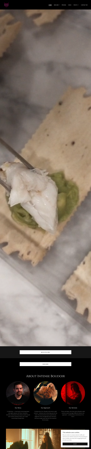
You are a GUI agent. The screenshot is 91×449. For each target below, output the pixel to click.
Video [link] (69, 5)
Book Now (45, 364)
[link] (6, 4)
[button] (76, 5)
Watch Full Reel (45, 352)
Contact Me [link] (84, 5)
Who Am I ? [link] (56, 5)
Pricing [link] (64, 5)
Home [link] (50, 5)
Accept (75, 443)
